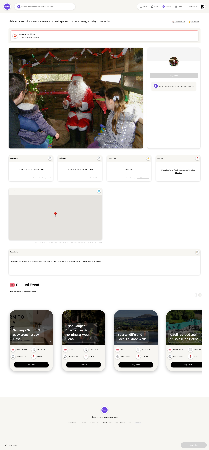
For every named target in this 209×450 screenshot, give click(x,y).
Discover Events (94, 423)
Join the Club (82, 423)
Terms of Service (120, 423)
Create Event (72, 423)
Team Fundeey (129, 169)
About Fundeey (107, 423)
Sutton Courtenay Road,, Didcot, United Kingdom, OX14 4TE (178, 171)
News (129, 423)
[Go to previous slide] (196, 295)
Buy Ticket (31, 364)
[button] (55, 214)
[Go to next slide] (200, 295)
